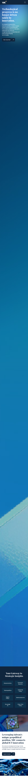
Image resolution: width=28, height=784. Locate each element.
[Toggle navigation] (25, 2)
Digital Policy (7, 697)
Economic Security (20, 683)
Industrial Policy (20, 690)
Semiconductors (20, 697)
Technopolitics (7, 690)
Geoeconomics (7, 683)
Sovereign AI (7, 705)
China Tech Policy (20, 705)
